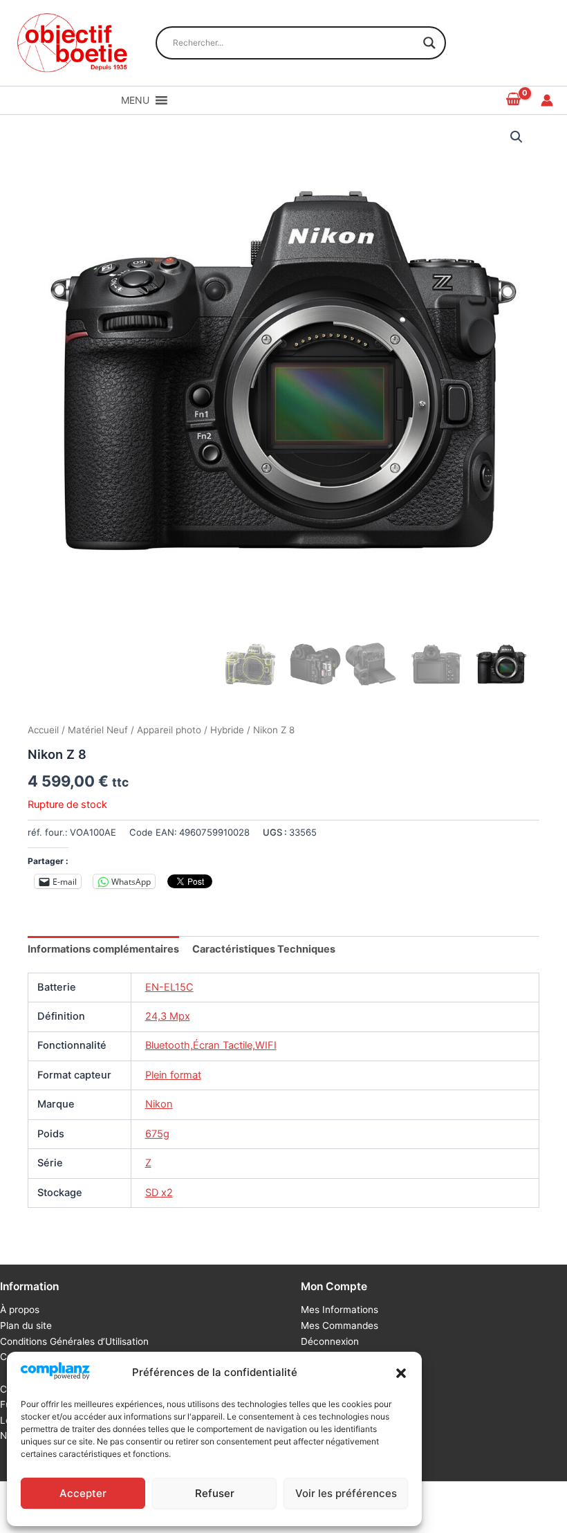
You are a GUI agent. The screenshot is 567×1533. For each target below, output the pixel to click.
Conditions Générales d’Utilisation (74, 1341)
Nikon (159, 1104)
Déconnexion (330, 1341)
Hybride (227, 729)
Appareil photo (169, 729)
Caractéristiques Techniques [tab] (263, 949)
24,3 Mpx (167, 1016)
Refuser (214, 1493)
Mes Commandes (339, 1325)
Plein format (173, 1075)
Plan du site (26, 1325)
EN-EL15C (169, 987)
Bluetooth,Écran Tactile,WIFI (211, 1045)
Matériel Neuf (98, 729)
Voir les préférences (346, 1493)
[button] (401, 1373)
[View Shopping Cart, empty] (514, 100)
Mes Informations (339, 1309)
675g (157, 1134)
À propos (19, 1309)
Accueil (43, 729)
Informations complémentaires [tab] (103, 949)
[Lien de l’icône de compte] (547, 100)
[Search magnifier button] (429, 43)
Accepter (82, 1493)
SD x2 (159, 1192)
